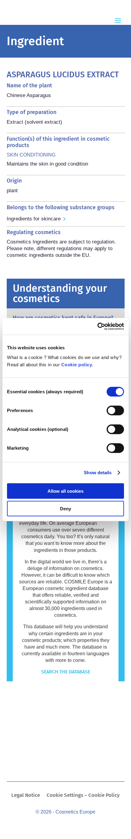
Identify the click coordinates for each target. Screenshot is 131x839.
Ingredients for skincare (34, 219)
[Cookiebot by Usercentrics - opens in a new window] (97, 326)
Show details (98, 472)
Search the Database (65, 672)
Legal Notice (25, 795)
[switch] (115, 410)
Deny (65, 508)
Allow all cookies (65, 490)
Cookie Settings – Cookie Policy (83, 795)
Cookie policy (76, 364)
